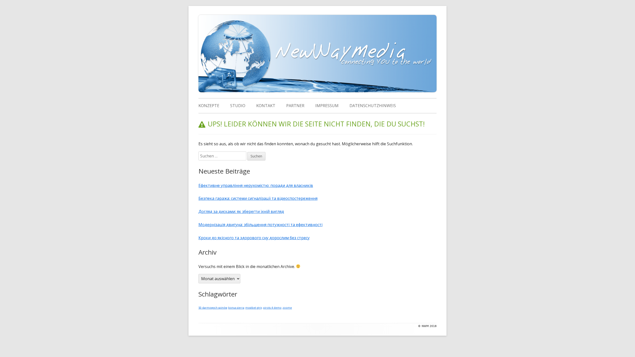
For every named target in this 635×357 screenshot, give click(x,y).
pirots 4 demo (272, 307)
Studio (237, 105)
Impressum (327, 105)
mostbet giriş (253, 307)
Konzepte (208, 105)
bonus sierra (236, 307)
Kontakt (265, 105)
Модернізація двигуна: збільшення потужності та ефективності (260, 224)
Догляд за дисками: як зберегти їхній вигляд (241, 211)
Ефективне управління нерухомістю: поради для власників (255, 185)
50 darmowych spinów (212, 307)
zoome (287, 307)
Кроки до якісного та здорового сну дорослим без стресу (254, 237)
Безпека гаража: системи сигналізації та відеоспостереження (258, 198)
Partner (295, 105)
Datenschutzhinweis (372, 105)
